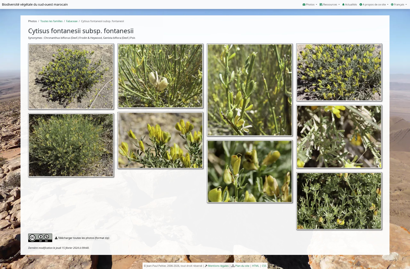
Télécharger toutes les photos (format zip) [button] (83, 238)
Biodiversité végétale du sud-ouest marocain (35, 4)
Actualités (350, 4)
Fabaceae (72, 21)
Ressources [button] (330, 4)
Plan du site (242, 266)
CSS (264, 266)
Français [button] (399, 4)
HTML (255, 266)
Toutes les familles (51, 21)
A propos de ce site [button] (374, 4)
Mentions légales (218, 266)
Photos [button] (310, 4)
